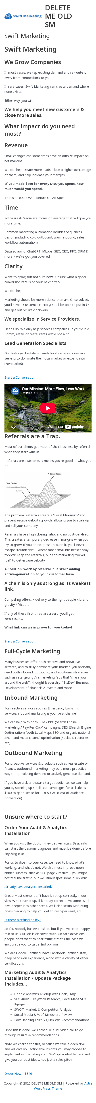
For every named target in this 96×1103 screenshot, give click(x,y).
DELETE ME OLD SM (58, 16)
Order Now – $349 (18, 1073)
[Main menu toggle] (87, 16)
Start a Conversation (19, 377)
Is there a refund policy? (22, 919)
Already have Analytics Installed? (28, 886)
